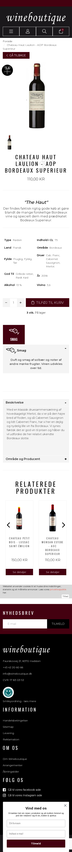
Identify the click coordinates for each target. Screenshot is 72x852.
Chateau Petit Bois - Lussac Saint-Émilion (19, 542)
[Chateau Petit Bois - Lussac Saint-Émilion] (19, 517)
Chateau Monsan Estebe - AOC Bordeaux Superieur (53, 546)
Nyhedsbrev (18, 612)
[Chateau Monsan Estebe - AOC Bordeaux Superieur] (52, 517)
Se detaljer (19, 572)
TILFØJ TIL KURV (49, 303)
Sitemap (8, 726)
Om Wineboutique (15, 759)
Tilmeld (58, 624)
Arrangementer (13, 765)
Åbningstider (11, 771)
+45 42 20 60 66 (13, 667)
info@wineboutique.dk (17, 673)
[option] (19, 537)
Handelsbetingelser (15, 720)
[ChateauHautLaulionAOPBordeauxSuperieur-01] (9, 142)
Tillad (65, 596)
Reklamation (11, 739)
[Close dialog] (65, 805)
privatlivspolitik (58, 589)
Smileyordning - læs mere (19, 701)
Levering (8, 733)
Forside (7, 41)
